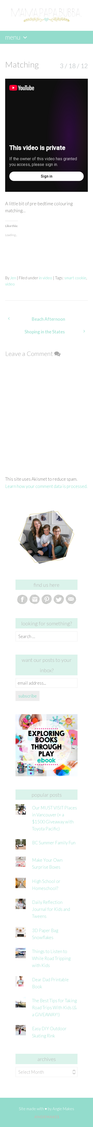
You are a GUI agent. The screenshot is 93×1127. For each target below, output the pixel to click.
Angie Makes (63, 1108)
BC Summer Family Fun (53, 842)
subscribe (27, 696)
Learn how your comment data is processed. (46, 486)
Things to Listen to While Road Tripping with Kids (51, 958)
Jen (13, 277)
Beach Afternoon (48, 319)
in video (45, 277)
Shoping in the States (45, 331)
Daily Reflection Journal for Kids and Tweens (51, 909)
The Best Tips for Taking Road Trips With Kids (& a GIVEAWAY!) (54, 1007)
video (10, 284)
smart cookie (75, 277)
